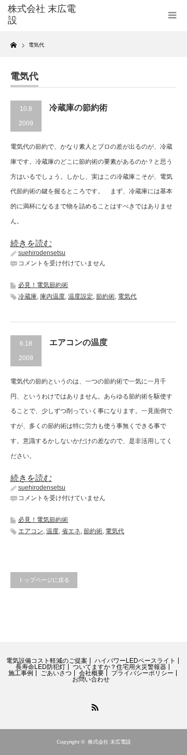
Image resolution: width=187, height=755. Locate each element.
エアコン (30, 531)
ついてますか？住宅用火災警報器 (119, 667)
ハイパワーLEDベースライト (135, 661)
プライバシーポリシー (142, 673)
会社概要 (91, 673)
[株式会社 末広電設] (45, 15)
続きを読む (31, 243)
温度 (52, 531)
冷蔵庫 (27, 296)
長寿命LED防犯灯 (40, 667)
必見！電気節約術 (43, 285)
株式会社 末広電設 (109, 742)
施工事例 (20, 673)
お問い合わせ (91, 679)
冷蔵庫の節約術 (78, 107)
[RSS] (93, 706)
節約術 (105, 296)
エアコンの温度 (78, 342)
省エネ (71, 531)
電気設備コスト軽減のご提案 (46, 661)
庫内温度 (52, 296)
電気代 (127, 296)
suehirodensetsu (41, 253)
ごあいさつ (56, 673)
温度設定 (80, 296)
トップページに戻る (44, 580)
